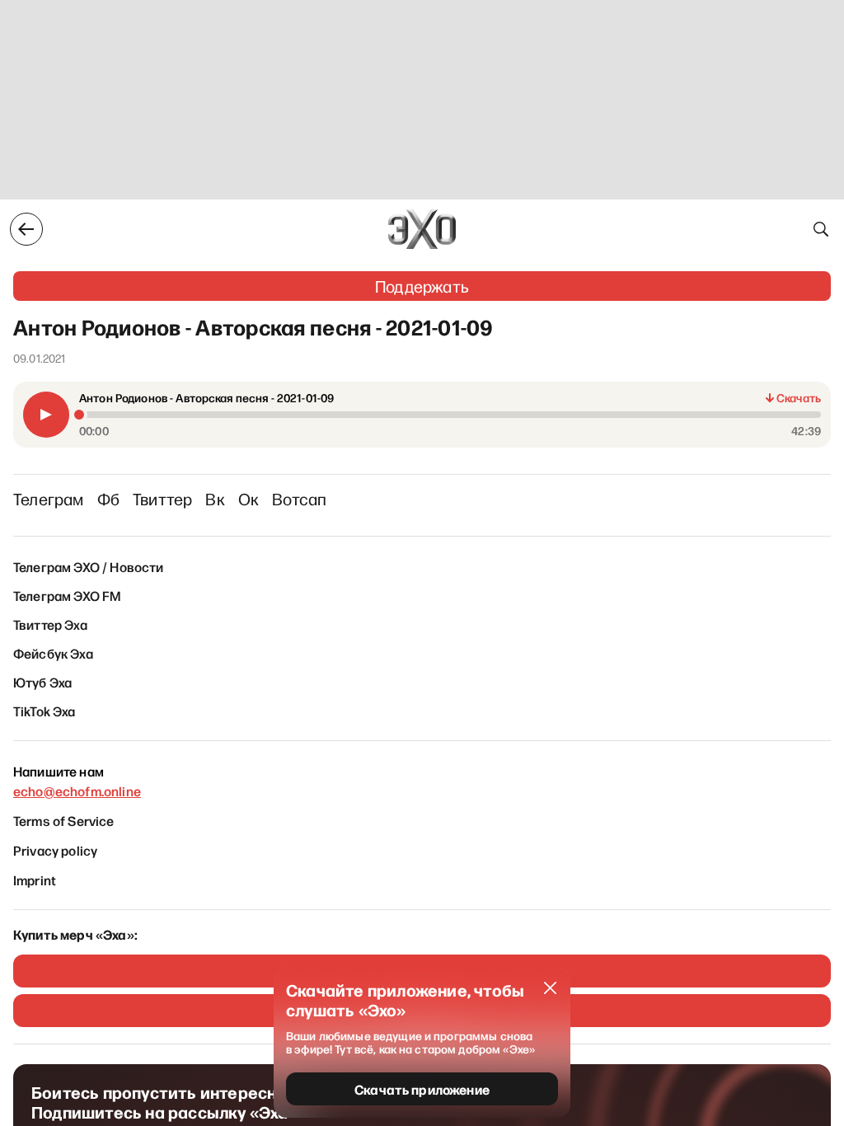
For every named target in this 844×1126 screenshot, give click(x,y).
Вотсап (299, 498)
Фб (108, 498)
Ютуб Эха (42, 682)
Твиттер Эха (50, 624)
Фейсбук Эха (53, 653)
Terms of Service (64, 820)
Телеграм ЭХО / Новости (88, 566)
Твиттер (162, 498)
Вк (214, 498)
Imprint (34, 879)
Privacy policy (55, 850)
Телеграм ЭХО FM (67, 595)
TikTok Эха (44, 710)
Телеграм (48, 498)
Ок (248, 498)
